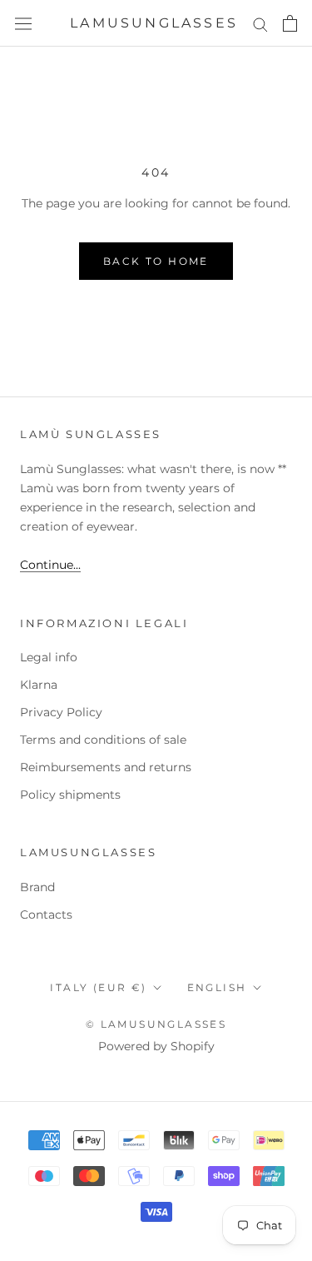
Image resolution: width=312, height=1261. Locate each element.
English (217, 987)
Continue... (50, 564)
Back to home (156, 261)
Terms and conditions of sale (103, 739)
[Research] (260, 24)
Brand (37, 887)
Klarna (38, 684)
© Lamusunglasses (156, 1024)
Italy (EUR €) (98, 987)
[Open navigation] (23, 23)
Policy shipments (70, 794)
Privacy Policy (61, 712)
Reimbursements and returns (105, 767)
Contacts (46, 914)
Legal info (48, 657)
